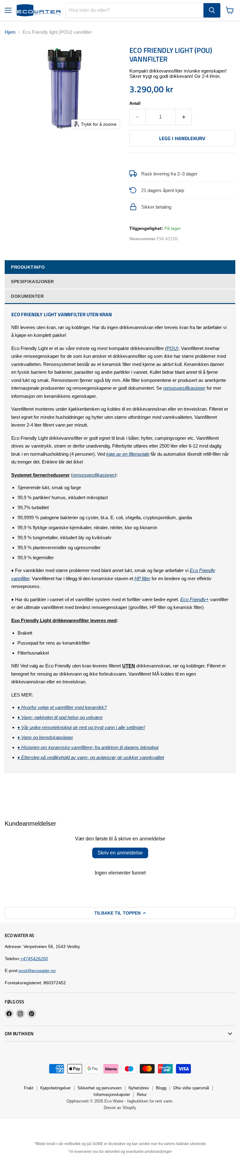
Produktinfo (28, 267)
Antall (135, 103)
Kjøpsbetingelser (55, 1088)
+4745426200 (34, 958)
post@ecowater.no (37, 970)
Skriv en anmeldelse (120, 852)
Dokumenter (27, 296)
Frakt (28, 1088)
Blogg (161, 1088)
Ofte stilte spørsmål (191, 1088)
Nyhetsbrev (138, 1088)
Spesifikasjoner (32, 281)
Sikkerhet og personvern (100, 1088)
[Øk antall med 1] (184, 117)
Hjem (10, 32)
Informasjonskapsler (111, 1094)
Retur (142, 1094)
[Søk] (211, 10)
